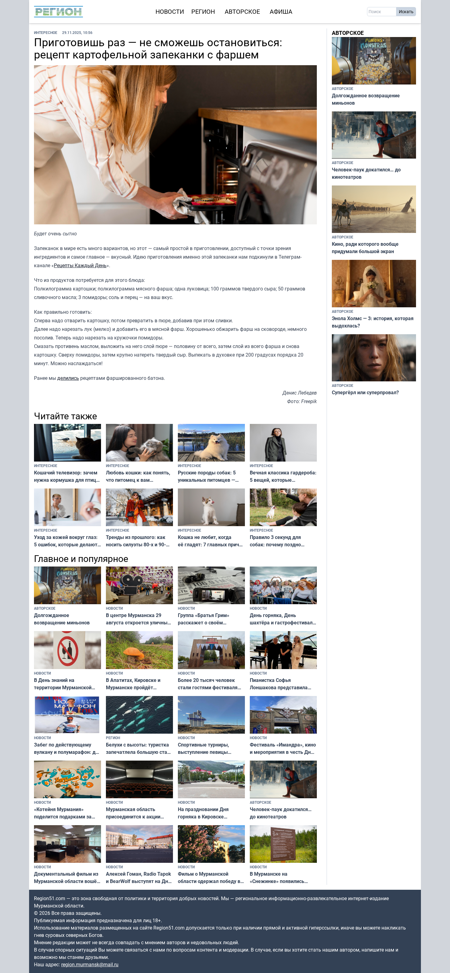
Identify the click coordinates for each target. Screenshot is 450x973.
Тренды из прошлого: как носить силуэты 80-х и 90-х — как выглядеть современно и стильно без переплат (136, 541)
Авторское (242, 11)
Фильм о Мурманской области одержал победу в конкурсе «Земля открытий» (211, 877)
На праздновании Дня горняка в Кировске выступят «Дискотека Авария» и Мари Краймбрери (203, 813)
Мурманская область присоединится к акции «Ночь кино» (133, 813)
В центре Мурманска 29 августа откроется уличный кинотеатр (138, 619)
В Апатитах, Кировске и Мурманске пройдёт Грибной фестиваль (133, 684)
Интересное (45, 32)
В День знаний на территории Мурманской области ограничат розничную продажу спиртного (63, 684)
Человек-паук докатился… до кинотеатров (281, 813)
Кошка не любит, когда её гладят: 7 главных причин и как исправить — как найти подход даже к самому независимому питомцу (211, 541)
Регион (203, 11)
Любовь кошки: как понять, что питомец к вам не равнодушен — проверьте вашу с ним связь (138, 476)
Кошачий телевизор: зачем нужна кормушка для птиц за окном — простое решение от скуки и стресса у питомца (66, 476)
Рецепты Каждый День (80, 265)
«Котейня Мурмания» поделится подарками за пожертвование (63, 813)
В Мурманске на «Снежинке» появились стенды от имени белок (277, 877)
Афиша (281, 11)
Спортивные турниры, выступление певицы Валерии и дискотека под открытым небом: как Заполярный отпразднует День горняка (208, 748)
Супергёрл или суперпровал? (365, 392)
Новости (170, 11)
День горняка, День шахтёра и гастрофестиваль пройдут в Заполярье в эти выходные (282, 619)
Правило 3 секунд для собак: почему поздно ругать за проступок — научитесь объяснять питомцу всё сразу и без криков (278, 541)
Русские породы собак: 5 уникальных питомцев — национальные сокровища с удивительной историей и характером (209, 476)
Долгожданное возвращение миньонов (62, 619)
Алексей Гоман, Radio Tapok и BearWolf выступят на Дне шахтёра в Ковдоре (138, 877)
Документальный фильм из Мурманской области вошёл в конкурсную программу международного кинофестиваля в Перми (66, 877)
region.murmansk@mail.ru (89, 964)
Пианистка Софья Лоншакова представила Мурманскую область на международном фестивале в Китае (282, 684)
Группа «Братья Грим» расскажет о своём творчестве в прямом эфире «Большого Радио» (211, 619)
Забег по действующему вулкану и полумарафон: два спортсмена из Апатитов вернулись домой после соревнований (67, 748)
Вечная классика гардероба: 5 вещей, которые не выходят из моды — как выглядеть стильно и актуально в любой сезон (283, 476)
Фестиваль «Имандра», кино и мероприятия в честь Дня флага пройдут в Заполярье (283, 748)
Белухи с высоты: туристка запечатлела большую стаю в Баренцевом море (138, 748)
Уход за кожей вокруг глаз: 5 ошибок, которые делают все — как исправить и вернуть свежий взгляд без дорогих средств (66, 541)
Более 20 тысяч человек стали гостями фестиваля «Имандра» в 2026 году (208, 684)
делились (68, 378)
